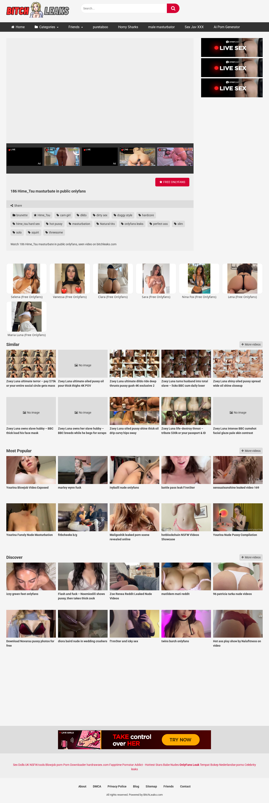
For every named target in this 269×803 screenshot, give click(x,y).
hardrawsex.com (98, 764)
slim (180, 223)
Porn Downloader (74, 764)
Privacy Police (117, 786)
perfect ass (160, 223)
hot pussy (55, 223)
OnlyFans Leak (189, 764)
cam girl (64, 215)
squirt (35, 232)
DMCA (97, 786)
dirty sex (101, 215)
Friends (74, 27)
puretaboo (100, 27)
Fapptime (115, 764)
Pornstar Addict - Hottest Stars (142, 764)
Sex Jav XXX (194, 27)
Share (18, 205)
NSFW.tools (37, 764)
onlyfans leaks (133, 223)
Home (20, 27)
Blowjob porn (54, 764)
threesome (55, 232)
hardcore (147, 215)
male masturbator (161, 27)
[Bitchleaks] (37, 11)
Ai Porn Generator (227, 27)
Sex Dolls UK (21, 764)
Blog (136, 786)
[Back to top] (255, 790)
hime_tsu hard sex (28, 223)
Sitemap (151, 786)
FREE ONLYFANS (174, 182)
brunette (22, 215)
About (82, 786)
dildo (83, 215)
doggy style (124, 215)
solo (19, 232)
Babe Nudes (171, 764)
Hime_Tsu (43, 215)
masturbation (81, 223)
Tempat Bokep (209, 764)
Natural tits (107, 223)
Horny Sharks (128, 27)
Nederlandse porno (231, 764)
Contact (185, 786)
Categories (47, 27)
